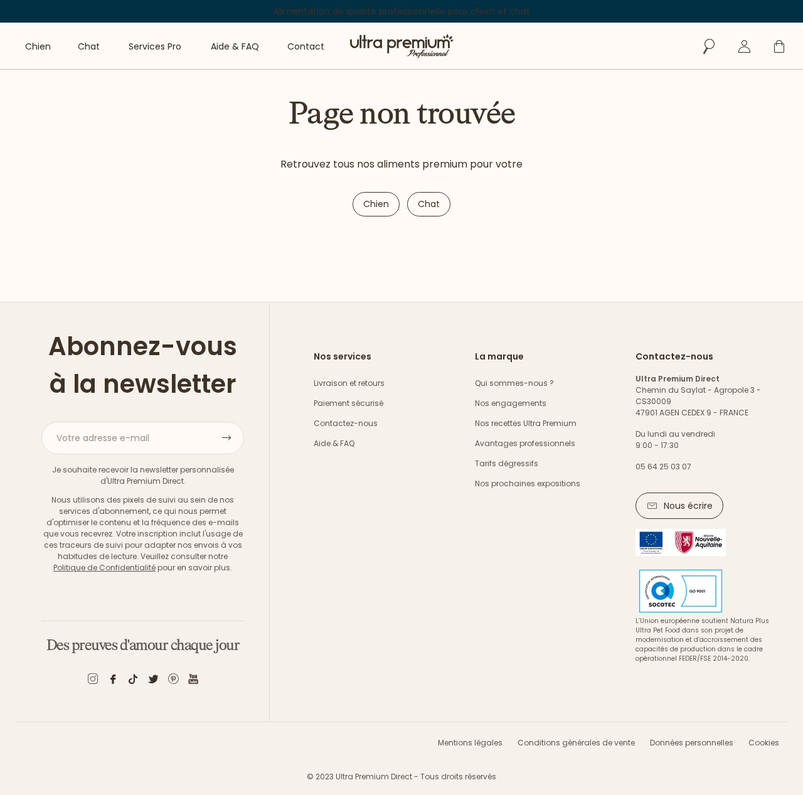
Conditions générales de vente (576, 742)
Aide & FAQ (334, 443)
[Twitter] (153, 681)
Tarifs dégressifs (506, 463)
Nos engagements (510, 403)
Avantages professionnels (525, 443)
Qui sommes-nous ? (514, 383)
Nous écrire (688, 505)
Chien (376, 204)
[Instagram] (93, 681)
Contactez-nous (346, 423)
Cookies (763, 742)
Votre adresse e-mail (102, 438)
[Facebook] (113, 681)
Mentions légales (470, 742)
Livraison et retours (349, 383)
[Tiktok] (133, 681)
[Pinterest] (173, 681)
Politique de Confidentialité (104, 567)
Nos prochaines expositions (527, 483)
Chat (429, 204)
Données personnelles (691, 742)
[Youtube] (193, 681)
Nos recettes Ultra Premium (526, 423)
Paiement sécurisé (348, 403)
